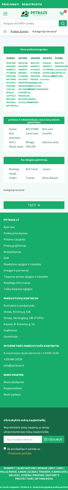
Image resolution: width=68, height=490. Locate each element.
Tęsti (32, 205)
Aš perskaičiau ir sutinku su (23, 451)
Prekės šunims (19, 31)
